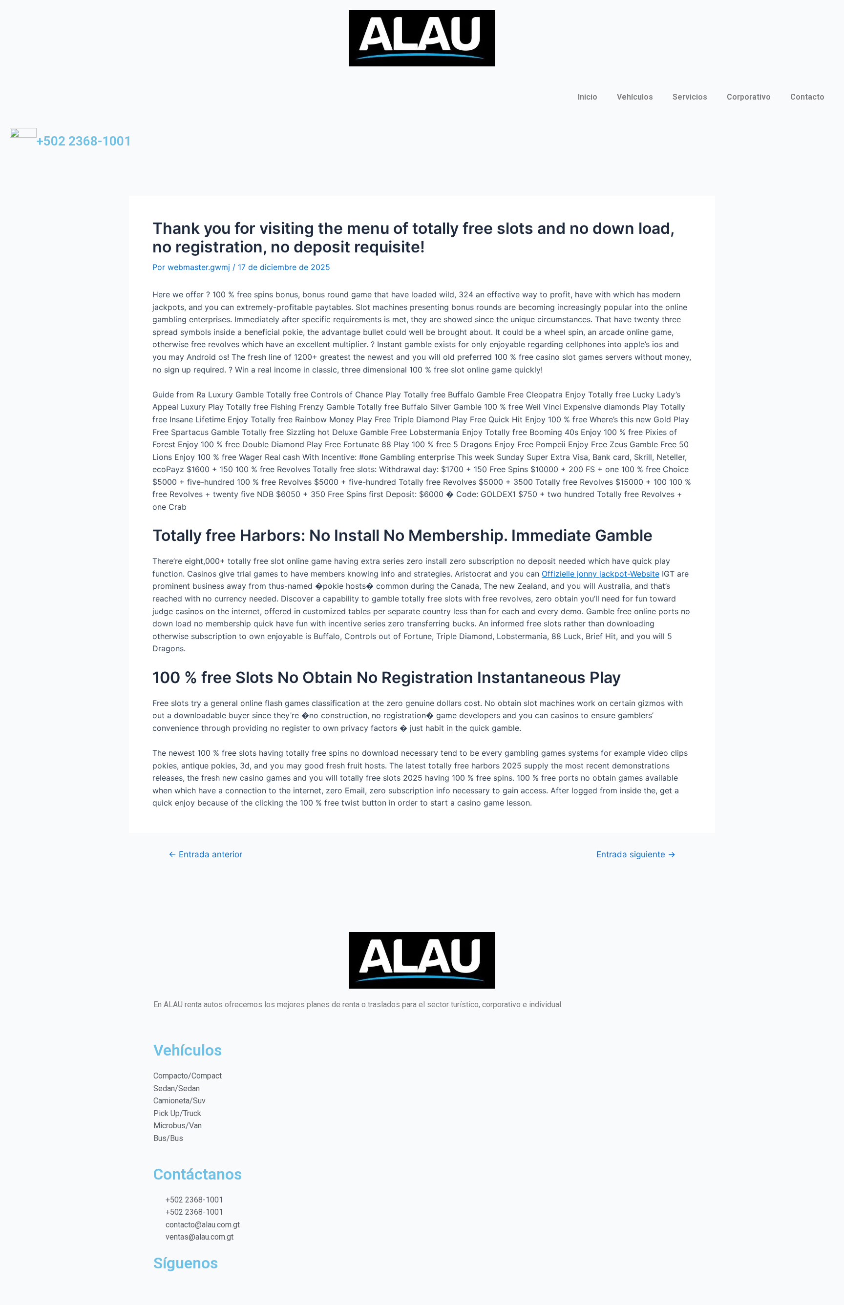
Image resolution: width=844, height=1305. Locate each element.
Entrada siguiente (635, 854)
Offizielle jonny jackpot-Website (600, 574)
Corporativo (749, 97)
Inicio (587, 97)
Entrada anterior (205, 854)
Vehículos (635, 97)
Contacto (807, 97)
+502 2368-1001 (84, 141)
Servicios (690, 97)
